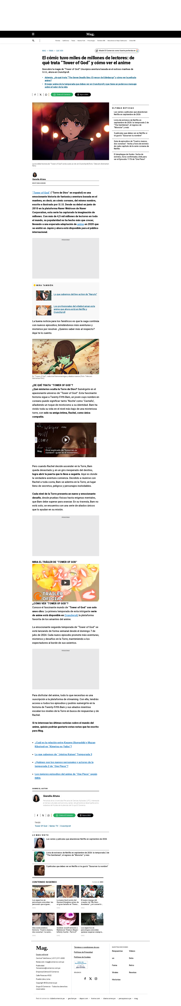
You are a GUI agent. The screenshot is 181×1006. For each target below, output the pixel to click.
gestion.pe (72, 998)
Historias (116, 979)
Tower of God (41, 826)
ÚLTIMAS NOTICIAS (123, 108)
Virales (115, 972)
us (113, 958)
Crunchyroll (65, 826)
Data (131, 958)
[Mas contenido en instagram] (96, 978)
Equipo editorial (42, 955)
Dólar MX (132, 40)
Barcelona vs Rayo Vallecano (117, 40)
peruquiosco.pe (125, 998)
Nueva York (81, 40)
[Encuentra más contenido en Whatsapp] (46, 94)
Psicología (91, 40)
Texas (73, 40)
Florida (57, 40)
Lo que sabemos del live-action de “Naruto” (75, 294)
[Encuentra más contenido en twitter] (40, 94)
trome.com (95, 998)
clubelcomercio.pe (57, 998)
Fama (114, 965)
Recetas (132, 972)
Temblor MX (101, 40)
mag (136, 998)
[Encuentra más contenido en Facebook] (35, 94)
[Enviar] (33, 41)
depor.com (84, 998)
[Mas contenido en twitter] (90, 978)
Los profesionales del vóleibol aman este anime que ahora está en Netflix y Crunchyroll (74, 309)
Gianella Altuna (39, 179)
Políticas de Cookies (82, 957)
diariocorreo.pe (109, 998)
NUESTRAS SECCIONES (120, 947)
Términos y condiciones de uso (86, 947)
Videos (132, 951)
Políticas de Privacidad (83, 952)
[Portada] (42, 952)
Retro (131, 965)
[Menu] (34, 34)
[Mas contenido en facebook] (85, 978)
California (65, 40)
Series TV (53, 826)
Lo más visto (40, 835)
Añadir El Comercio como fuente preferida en (117, 51)
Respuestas (117, 951)
